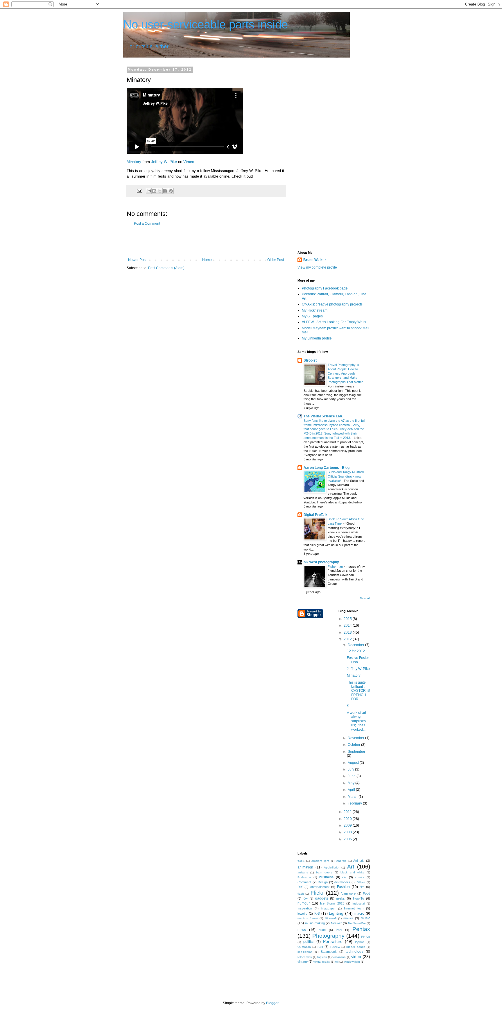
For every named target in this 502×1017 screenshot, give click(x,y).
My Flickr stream (314, 310)
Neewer (336, 923)
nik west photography (321, 562)
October (354, 745)
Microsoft (331, 918)
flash (300, 893)
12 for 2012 (356, 651)
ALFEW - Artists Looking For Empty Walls (334, 322)
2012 (348, 639)
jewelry (302, 913)
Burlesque (304, 877)
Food (366, 893)
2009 (348, 825)
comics (359, 877)
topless (322, 957)
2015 (348, 619)
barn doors (324, 872)
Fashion (343, 887)
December (356, 645)
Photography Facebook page (325, 288)
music (365, 918)
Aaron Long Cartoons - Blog (326, 468)
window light (352, 961)
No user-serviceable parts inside (205, 24)
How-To (358, 898)
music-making (315, 923)
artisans (302, 872)
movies (348, 918)
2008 (348, 832)
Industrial (358, 903)
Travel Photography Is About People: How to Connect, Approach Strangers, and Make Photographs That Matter (346, 373)
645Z (300, 860)
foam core (348, 893)
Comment (304, 882)
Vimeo (188, 162)
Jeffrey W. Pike (164, 162)
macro (359, 913)
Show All (365, 598)
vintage (302, 961)
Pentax (361, 929)
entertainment (319, 887)
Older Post (275, 260)
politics (308, 942)
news (301, 930)
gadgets (321, 898)
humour (303, 903)
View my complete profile (317, 267)
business (326, 877)
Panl (339, 930)
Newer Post (137, 260)
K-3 (317, 913)
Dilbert (361, 882)
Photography (328, 936)
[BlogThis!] (154, 191)
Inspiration (304, 908)
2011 (348, 812)
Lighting (336, 913)
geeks (340, 898)
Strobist (310, 360)
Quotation (304, 946)
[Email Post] (139, 190)
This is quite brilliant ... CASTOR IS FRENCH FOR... (358, 690)
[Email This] (149, 191)
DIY (300, 887)
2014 (348, 625)
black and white (352, 872)
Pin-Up (365, 936)
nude (322, 930)
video (356, 956)
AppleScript (331, 867)
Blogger (272, 1003)
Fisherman (336, 566)
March (353, 797)
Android (341, 860)
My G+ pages (312, 316)
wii (336, 961)
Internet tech (353, 908)
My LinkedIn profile (317, 338)
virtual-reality (321, 961)
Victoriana (339, 957)
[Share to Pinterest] (171, 191)
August (354, 763)
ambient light (320, 860)
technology (354, 952)
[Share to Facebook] (165, 191)
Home (207, 260)
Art (350, 867)
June (352, 776)
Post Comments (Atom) (166, 268)
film (362, 887)
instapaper (328, 908)
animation (305, 867)
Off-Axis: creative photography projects (332, 304)
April (352, 790)
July (351, 769)
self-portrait (304, 951)
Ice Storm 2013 (332, 903)
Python (360, 941)
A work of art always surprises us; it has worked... (356, 721)
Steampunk (329, 951)
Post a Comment (147, 223)
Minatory (134, 162)
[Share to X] (160, 191)
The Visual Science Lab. (323, 416)
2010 (348, 819)
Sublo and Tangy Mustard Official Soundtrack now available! (346, 476)
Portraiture (333, 941)
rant (320, 946)
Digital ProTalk (315, 515)
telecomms (304, 957)
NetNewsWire (357, 923)
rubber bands (355, 946)
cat (344, 877)
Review (335, 946)
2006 (348, 839)
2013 (348, 632)
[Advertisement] (206, 242)
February (355, 803)
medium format (307, 918)
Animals (358, 860)
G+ (306, 898)
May (351, 783)
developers (342, 882)
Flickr (317, 893)
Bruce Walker (314, 260)
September (356, 752)
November (356, 738)
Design (323, 882)
